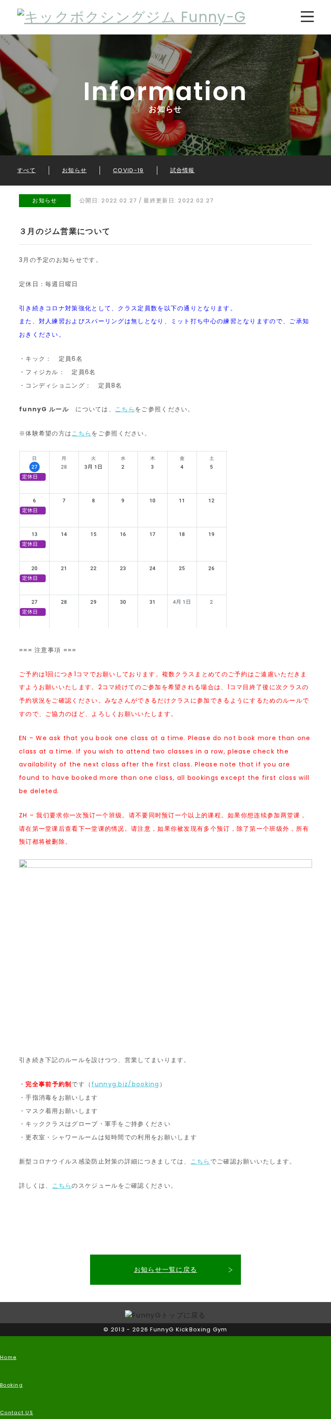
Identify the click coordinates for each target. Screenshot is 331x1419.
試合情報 (182, 170)
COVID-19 (128, 170)
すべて (26, 170)
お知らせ (74, 170)
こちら (125, 409)
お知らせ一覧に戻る (165, 1269)
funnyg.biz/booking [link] (125, 1084)
